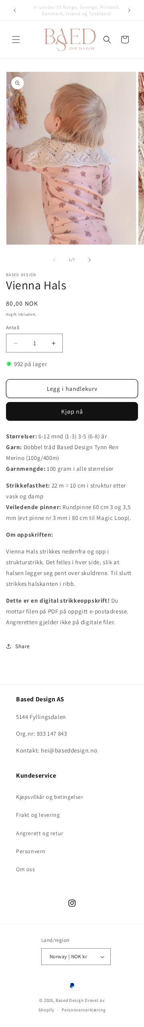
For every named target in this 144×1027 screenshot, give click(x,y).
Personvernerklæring (84, 1010)
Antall (12, 327)
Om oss (25, 869)
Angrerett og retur (40, 833)
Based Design (70, 1000)
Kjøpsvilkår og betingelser (50, 796)
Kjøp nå (72, 411)
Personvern (31, 851)
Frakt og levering (38, 814)
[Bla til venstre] (54, 260)
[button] (16, 39)
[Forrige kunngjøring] (15, 10)
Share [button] (22, 646)
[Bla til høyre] (89, 260)
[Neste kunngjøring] (129, 10)
